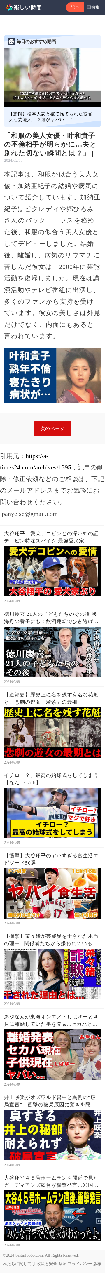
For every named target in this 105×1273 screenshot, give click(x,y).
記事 (75, 7)
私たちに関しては (19, 1264)
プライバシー (80, 1264)
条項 (62, 1264)
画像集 (93, 7)
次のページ (52, 428)
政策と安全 (47, 1264)
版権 (97, 1264)
